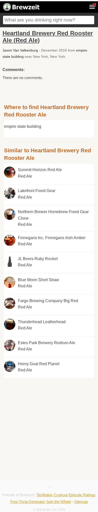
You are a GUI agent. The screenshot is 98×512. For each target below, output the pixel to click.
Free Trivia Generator (27, 501)
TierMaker (44, 495)
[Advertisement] (48, 401)
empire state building (22, 126)
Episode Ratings (82, 495)
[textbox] (48, 20)
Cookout (61, 495)
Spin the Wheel (58, 501)
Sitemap (81, 501)
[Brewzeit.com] (22, 10)
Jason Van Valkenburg (20, 50)
